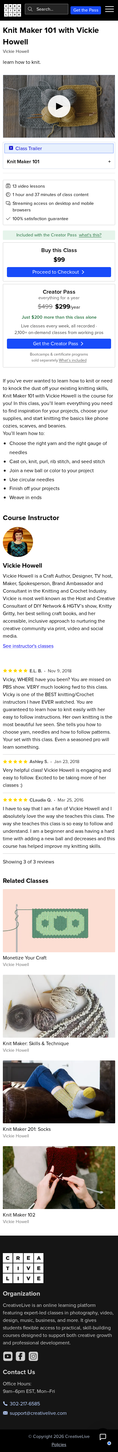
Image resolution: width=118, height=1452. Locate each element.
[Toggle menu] (109, 9)
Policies (59, 1444)
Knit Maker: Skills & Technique (36, 1043)
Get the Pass (85, 10)
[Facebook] (20, 1356)
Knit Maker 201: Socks (27, 1129)
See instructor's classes (28, 645)
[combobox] (46, 9)
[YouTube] (8, 1356)
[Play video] (59, 106)
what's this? (90, 235)
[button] (103, 1437)
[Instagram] (33, 1356)
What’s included (73, 360)
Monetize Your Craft (25, 957)
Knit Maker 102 (19, 1214)
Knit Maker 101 (23, 161)
